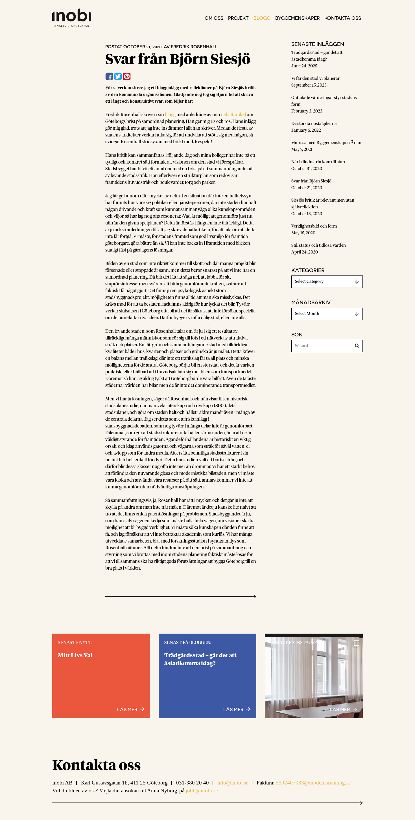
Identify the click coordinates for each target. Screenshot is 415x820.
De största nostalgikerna (314, 124)
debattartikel (234, 115)
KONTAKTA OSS (342, 18)
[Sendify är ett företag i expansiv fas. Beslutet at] (314, 686)
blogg (170, 115)
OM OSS (214, 18)
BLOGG (262, 18)
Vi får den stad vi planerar (315, 78)
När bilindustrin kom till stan (318, 162)
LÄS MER (340, 709)
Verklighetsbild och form (314, 226)
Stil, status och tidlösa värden (318, 245)
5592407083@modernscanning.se (313, 783)
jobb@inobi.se (202, 790)
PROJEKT (238, 18)
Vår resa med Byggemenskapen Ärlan (326, 143)
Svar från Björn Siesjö (311, 181)
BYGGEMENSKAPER (297, 18)
